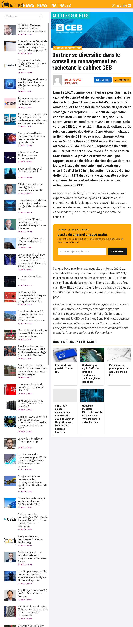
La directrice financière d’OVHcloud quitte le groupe (31, 241)
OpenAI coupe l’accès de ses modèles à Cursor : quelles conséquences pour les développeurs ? (32, 46)
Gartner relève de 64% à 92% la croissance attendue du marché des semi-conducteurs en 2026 (32, 422)
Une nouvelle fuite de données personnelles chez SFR (31, 387)
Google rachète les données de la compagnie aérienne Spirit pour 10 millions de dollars (32, 482)
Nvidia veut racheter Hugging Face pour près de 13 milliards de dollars (32, 65)
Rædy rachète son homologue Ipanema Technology (30, 539)
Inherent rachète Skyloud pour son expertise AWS (28, 155)
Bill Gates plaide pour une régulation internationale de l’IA (30, 187)
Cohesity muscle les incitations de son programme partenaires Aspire (32, 557)
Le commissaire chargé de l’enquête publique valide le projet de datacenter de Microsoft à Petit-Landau (32, 260)
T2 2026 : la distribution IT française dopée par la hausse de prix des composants (33, 611)
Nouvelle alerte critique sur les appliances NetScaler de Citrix (32, 501)
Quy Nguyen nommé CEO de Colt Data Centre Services (32, 593)
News (42, 5)
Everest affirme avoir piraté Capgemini (30, 170)
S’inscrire (119, 5)
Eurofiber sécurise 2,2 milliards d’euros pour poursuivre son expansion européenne (31, 316)
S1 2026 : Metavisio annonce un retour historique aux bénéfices (32, 28)
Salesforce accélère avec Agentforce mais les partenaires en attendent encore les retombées (33, 119)
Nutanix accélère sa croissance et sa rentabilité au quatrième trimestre (32, 224)
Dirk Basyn (72, 82)
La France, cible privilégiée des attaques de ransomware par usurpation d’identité (32, 297)
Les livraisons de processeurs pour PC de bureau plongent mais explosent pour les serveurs (32, 460)
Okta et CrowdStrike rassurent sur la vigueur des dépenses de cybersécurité (32, 138)
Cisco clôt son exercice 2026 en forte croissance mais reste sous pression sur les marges (33, 370)
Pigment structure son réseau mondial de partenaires (31, 101)
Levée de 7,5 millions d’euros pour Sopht (30, 440)
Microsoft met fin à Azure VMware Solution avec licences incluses (33, 333)
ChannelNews (18, 4)
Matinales (61, 5)
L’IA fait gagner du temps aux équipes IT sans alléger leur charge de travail (33, 84)
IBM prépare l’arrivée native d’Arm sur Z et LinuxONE (30, 403)
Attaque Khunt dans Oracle (29, 278)
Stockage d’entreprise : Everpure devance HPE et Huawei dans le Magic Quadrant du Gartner (32, 351)
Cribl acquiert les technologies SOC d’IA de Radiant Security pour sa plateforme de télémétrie (32, 520)
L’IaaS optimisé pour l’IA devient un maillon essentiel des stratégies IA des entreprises (32, 576)
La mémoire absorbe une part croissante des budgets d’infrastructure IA (32, 205)
